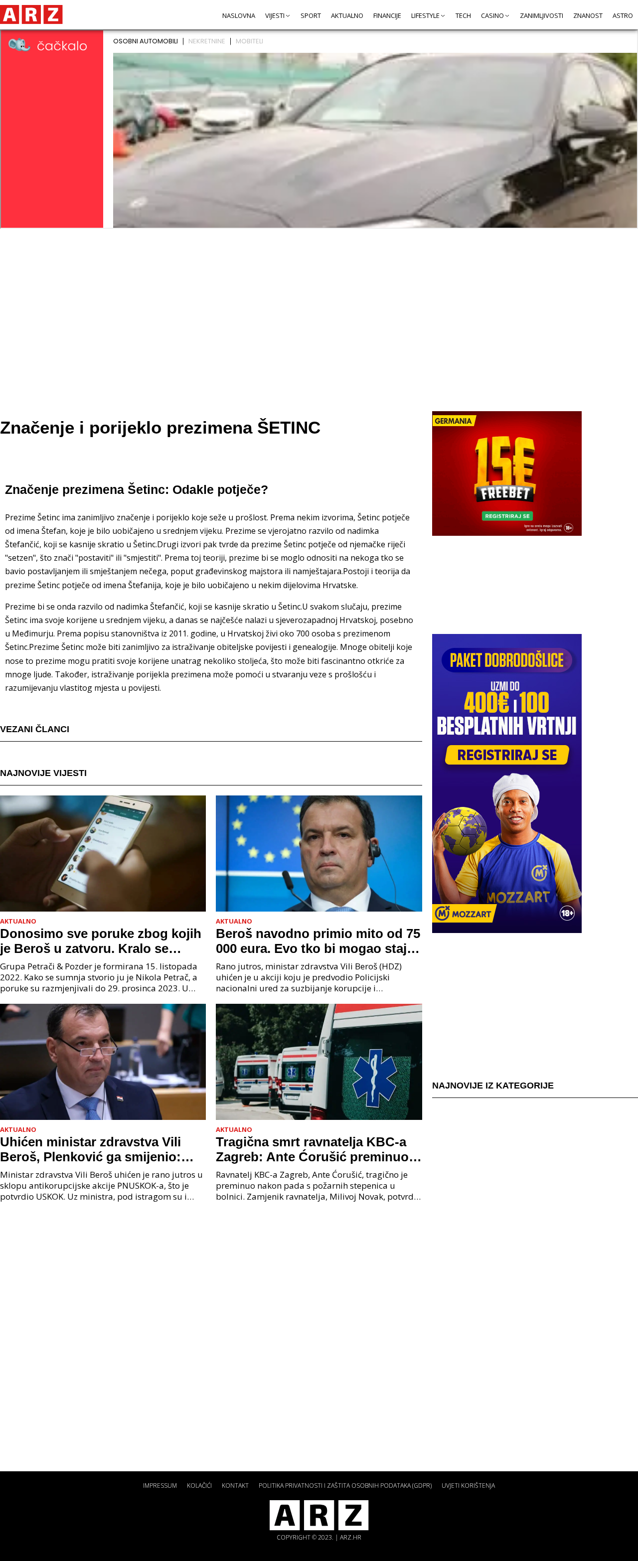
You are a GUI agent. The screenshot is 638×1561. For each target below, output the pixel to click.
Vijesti (275, 15)
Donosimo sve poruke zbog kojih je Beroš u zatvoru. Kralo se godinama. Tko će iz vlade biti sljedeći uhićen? (100, 941)
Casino (492, 15)
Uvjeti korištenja (468, 1485)
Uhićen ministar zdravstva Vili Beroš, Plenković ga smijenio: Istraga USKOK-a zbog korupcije (99, 1149)
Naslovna (238, 15)
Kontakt (235, 1485)
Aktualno (347, 15)
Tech (463, 15)
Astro (623, 15)
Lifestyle (425, 15)
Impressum (160, 1485)
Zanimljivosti (541, 15)
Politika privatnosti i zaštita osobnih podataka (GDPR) (345, 1485)
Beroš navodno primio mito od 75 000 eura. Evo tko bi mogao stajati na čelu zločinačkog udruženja (319, 941)
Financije (387, 15)
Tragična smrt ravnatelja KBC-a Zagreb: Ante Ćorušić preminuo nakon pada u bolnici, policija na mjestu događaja (314, 1149)
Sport (311, 15)
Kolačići (199, 1485)
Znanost (588, 15)
